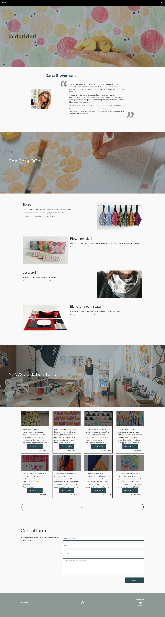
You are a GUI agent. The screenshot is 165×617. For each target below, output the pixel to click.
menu (4, 2)
